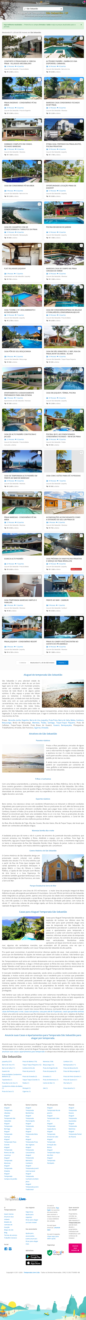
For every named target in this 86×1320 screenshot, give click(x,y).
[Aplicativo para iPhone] (34, 1265)
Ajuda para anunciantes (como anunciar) (31, 1236)
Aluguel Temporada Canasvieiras (30, 1150)
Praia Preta (53, 720)
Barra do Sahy (64, 720)
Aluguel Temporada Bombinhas (30, 1110)
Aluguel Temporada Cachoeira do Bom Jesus (32, 1178)
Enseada (45, 728)
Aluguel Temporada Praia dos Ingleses (32, 1142)
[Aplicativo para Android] (34, 1259)
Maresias (35, 723)
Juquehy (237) (7, 1061)
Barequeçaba (66, 725)
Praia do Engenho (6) (50, 1068)
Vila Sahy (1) (67, 1083)
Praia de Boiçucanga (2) (71, 1071)
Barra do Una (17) (8, 1065)
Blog (5, 1233)
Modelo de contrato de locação (8, 1224)
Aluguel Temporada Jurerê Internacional (32, 1168)
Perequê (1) (27, 1088)
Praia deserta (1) (69, 1088)
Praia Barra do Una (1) (10, 1083)
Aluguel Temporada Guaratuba (73, 1118)
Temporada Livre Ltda (32, 1272)
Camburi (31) (67, 1061)
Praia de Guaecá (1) (70, 1080)
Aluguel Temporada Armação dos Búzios (51, 1143)
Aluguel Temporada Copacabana (51, 1126)
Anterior (23, 663)
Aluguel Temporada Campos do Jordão (10, 1176)
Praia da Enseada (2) (30, 1076)
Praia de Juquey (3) (49, 1071)
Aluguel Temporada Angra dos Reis (53, 1152)
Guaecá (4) (5, 1071)
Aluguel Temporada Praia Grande (10, 1142)
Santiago (51, 723)
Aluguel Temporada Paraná (73, 1110)
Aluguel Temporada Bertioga (8, 1126)
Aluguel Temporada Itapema (30, 1126)
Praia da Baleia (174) (30, 1061)
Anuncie (74, 1248)
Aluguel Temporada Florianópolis (30, 1118)
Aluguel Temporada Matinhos (73, 1126)
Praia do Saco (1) (8, 1091)
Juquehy (44, 720)
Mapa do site (8, 1230)
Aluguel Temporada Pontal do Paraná (75, 1134)
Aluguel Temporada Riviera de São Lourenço (9, 1151)
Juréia (18, 720)
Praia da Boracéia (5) (70, 1068)
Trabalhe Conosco (10, 1238)
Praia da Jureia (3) (29, 1071)
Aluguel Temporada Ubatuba (8, 1110)
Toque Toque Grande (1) (31, 1080)
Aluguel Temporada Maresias (8, 1160)
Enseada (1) (47, 1076)
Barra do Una (35, 720)
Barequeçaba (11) (69, 1065)
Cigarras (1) (27, 1091)
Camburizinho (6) (29, 1068)
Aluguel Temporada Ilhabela (8, 1168)
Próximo (61, 663)
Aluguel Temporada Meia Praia (32, 1134)
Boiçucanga (6, 723)
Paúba (43, 723)
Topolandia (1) (7, 1080)
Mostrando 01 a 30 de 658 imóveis (42, 663)
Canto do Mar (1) (49, 1083)
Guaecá (56, 725)
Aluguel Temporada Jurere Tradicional (32, 1186)
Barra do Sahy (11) (8, 1068)
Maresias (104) (48, 1061)
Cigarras (37, 728)
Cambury (79, 720)
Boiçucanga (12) (48, 1065)
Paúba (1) (26, 1083)
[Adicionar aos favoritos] (39, 38)
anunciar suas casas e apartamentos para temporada (23, 1051)
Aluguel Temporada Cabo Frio (53, 1118)
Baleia (73, 720)
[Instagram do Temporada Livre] (10, 1249)
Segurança (29, 1212)
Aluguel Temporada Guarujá (8, 1134)
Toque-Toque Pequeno (65, 723)
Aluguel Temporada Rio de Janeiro (53, 1110)
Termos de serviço (10, 1235)
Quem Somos (9, 1214)
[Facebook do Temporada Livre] (6, 1249)
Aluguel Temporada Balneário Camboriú (30, 1159)
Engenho (25, 720)
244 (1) (45, 1088)
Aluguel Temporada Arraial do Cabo (52, 1134)
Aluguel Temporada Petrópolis (51, 1160)
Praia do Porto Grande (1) (72, 1076)
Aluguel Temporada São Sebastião (9, 1118)
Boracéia (11, 720)
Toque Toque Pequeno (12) (32, 1065)
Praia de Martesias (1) (50, 1080)
